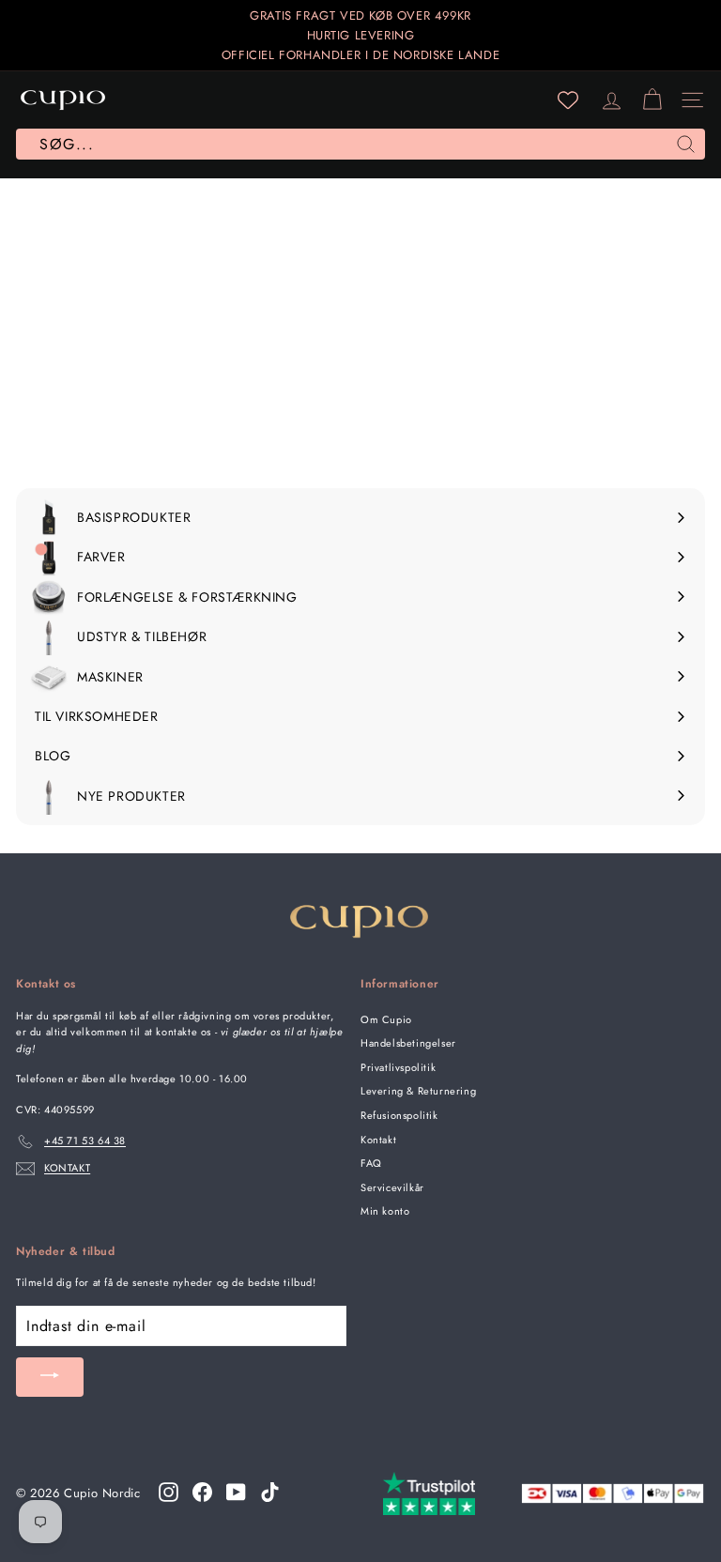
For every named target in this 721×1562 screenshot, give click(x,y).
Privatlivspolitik (398, 1067)
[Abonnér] (50, 1377)
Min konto (384, 1210)
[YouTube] (236, 1492)
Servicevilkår (392, 1187)
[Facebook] (202, 1492)
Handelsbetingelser (408, 1042)
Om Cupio (386, 1019)
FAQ (371, 1163)
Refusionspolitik (399, 1115)
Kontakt (378, 1139)
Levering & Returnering (418, 1090)
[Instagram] (168, 1492)
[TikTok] (270, 1492)
